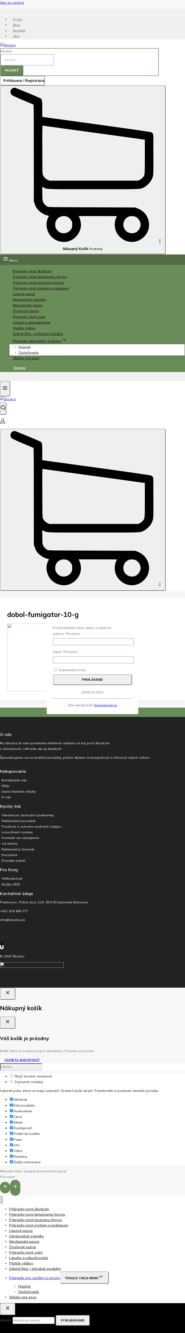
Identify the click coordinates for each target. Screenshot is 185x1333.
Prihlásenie (92, 679)
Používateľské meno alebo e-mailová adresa (82, 631)
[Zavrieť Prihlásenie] (7, 994)
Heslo (65, 652)
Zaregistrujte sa (105, 705)
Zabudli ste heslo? (92, 691)
